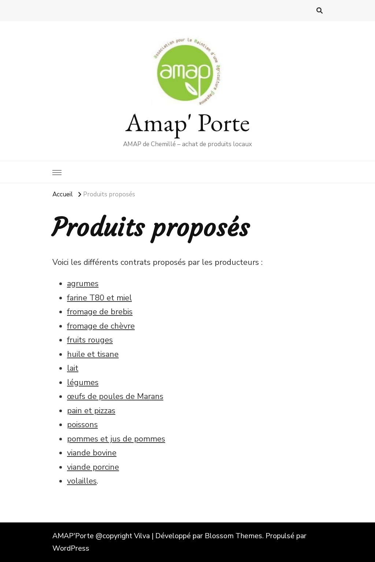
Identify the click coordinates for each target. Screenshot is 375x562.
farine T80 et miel (99, 297)
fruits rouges (90, 339)
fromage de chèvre (101, 326)
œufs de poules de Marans (115, 396)
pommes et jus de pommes (116, 438)
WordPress (70, 548)
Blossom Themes (233, 536)
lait (72, 368)
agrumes (83, 283)
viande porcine (93, 467)
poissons (82, 424)
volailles (82, 481)
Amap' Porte (187, 122)
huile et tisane (93, 354)
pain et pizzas (91, 410)
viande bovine (91, 452)
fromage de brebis (100, 311)
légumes (83, 382)
